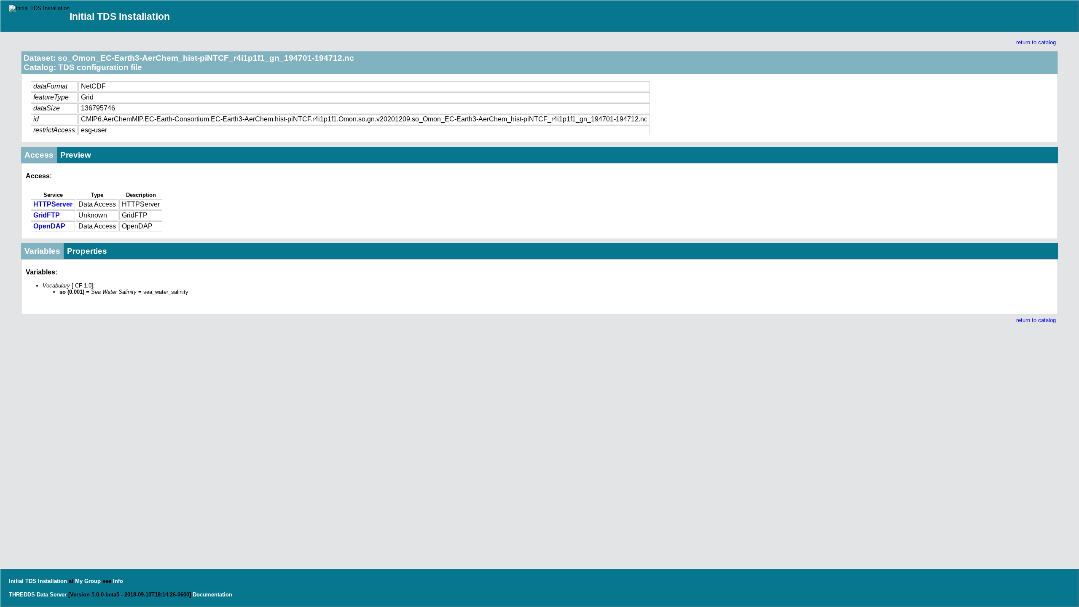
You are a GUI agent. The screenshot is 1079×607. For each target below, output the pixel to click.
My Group (88, 581)
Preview (75, 154)
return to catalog (1036, 42)
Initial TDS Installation (120, 16)
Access (39, 154)
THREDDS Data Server (38, 594)
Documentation (212, 594)
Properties (87, 251)
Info (118, 581)
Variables (42, 251)
